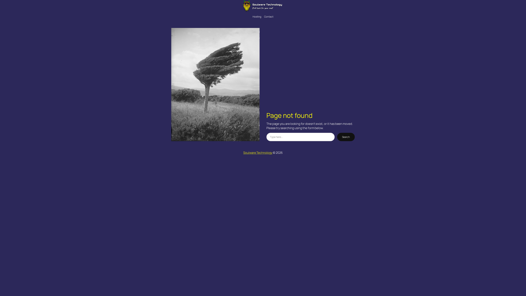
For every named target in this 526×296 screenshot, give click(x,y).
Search (346, 137)
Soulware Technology (257, 153)
